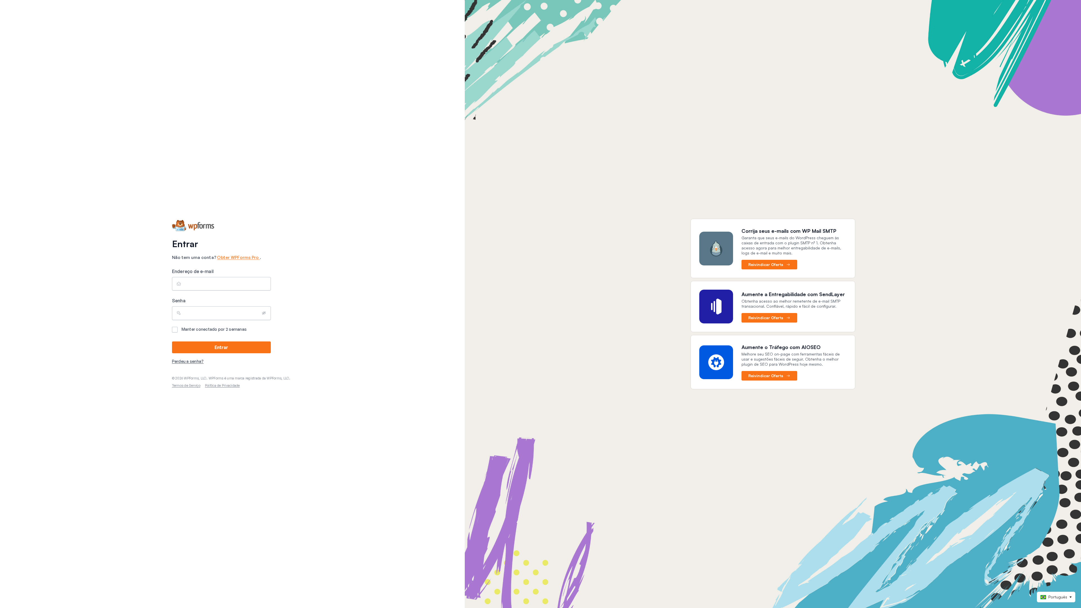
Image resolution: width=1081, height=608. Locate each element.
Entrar (221, 347)
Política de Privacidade (222, 385)
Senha (179, 300)
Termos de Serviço (186, 385)
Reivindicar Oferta (765, 264)
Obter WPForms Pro (238, 257)
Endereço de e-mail (193, 271)
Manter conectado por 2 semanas (214, 329)
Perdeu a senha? (188, 361)
